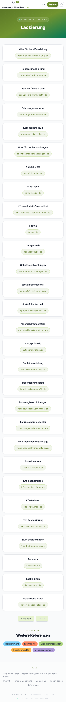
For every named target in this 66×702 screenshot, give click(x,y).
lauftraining (29, 644)
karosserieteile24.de (33, 134)
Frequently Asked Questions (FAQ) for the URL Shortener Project (29, 675)
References (33, 685)
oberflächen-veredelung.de (33, 55)
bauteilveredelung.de (33, 369)
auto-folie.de (33, 193)
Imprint (6, 681)
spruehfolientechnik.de (33, 291)
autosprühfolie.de (33, 350)
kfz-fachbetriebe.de (33, 487)
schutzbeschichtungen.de (33, 271)
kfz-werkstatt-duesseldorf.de (33, 212)
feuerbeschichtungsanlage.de (33, 448)
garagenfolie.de (33, 252)
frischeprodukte (21, 650)
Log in (42, 4)
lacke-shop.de (33, 585)
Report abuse (56, 681)
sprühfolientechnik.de (33, 310)
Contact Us (41, 681)
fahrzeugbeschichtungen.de (33, 408)
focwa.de (33, 232)
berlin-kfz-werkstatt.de (33, 95)
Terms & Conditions (23, 681)
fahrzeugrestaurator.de (33, 114)
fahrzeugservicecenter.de (33, 428)
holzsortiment (12, 644)
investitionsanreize (44, 650)
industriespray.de (33, 467)
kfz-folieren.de (33, 507)
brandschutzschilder (51, 644)
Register (53, 4)
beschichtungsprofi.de (33, 389)
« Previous (26, 618)
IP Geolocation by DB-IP (42, 695)
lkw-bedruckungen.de (33, 546)
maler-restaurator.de (33, 605)
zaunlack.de (33, 565)
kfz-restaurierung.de (33, 526)
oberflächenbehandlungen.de (33, 153)
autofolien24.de (33, 173)
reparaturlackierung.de (33, 75)
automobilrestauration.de (33, 330)
